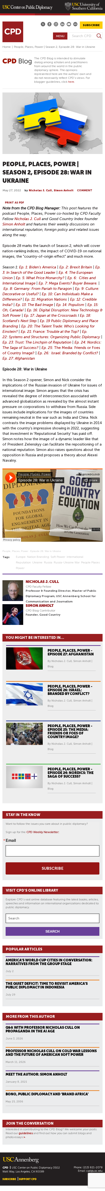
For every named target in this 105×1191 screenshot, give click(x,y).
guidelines (26, 1133)
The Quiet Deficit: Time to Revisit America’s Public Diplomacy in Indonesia (47, 985)
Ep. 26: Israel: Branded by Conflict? (68, 353)
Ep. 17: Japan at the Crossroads (50, 315)
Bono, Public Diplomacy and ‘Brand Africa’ (47, 1094)
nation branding (38, 557)
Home (6, 47)
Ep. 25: (48, 348)
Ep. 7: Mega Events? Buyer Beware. (68, 283)
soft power (58, 557)
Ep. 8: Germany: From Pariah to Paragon (37, 288)
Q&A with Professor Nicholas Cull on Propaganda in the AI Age (43, 1029)
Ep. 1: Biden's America (37, 267)
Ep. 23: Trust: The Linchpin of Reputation (36, 342)
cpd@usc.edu (94, 1170)
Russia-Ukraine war (67, 562)
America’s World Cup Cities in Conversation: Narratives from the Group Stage (49, 962)
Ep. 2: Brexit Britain (75, 267)
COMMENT (84, 190)
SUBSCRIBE (91, 25)
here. (71, 81)
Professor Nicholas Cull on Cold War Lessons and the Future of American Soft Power (51, 1053)
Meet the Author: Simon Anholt (36, 1074)
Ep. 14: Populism (70, 305)
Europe (21, 557)
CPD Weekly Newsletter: (42, 832)
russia (48, 562)
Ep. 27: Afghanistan (18, 358)
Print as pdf (14, 202)
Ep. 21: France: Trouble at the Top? (50, 331)
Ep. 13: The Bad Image (34, 305)
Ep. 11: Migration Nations (46, 299)
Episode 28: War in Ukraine (45, 551)
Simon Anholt (64, 190)
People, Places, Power (15, 551)
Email (11, 840)
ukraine (37, 562)
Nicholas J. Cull (40, 190)
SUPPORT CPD (27, 1179)
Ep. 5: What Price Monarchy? (40, 278)
